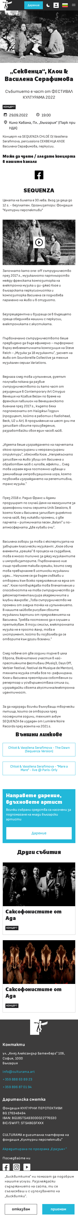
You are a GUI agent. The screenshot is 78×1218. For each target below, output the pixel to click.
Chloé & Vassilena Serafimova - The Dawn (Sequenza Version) (39, 749)
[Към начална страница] (6, 5)
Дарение (33, 5)
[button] (65, 5)
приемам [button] (58, 1209)
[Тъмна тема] (48, 5)
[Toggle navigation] (73, 5)
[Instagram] (16, 1167)
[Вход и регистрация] (56, 5)
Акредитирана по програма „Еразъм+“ (35, 1149)
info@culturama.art (19, 1072)
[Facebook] (39, 174)
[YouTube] (26, 1167)
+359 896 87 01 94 (17, 1087)
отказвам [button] (21, 1209)
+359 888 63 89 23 (17, 1079)
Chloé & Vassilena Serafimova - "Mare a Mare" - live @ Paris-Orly (39, 768)
